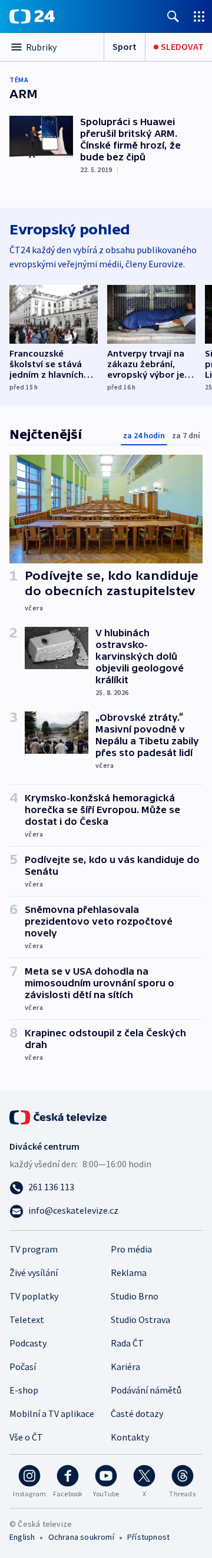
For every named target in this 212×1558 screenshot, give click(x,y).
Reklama (129, 1272)
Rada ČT (127, 1343)
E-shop (23, 1390)
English (22, 1537)
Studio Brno (134, 1296)
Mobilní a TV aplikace (51, 1413)
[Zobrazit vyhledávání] (173, 16)
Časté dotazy (137, 1413)
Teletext (26, 1319)
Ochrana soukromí (81, 1537)
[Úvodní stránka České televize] (58, 1116)
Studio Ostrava (140, 1319)
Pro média (131, 1249)
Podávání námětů (146, 1390)
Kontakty (130, 1437)
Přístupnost (148, 1537)
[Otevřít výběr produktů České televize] (199, 16)
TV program (33, 1249)
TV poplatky (33, 1296)
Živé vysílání (33, 1272)
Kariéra (125, 1366)
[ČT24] (32, 16)
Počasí (22, 1366)
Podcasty (28, 1343)
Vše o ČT (26, 1437)
